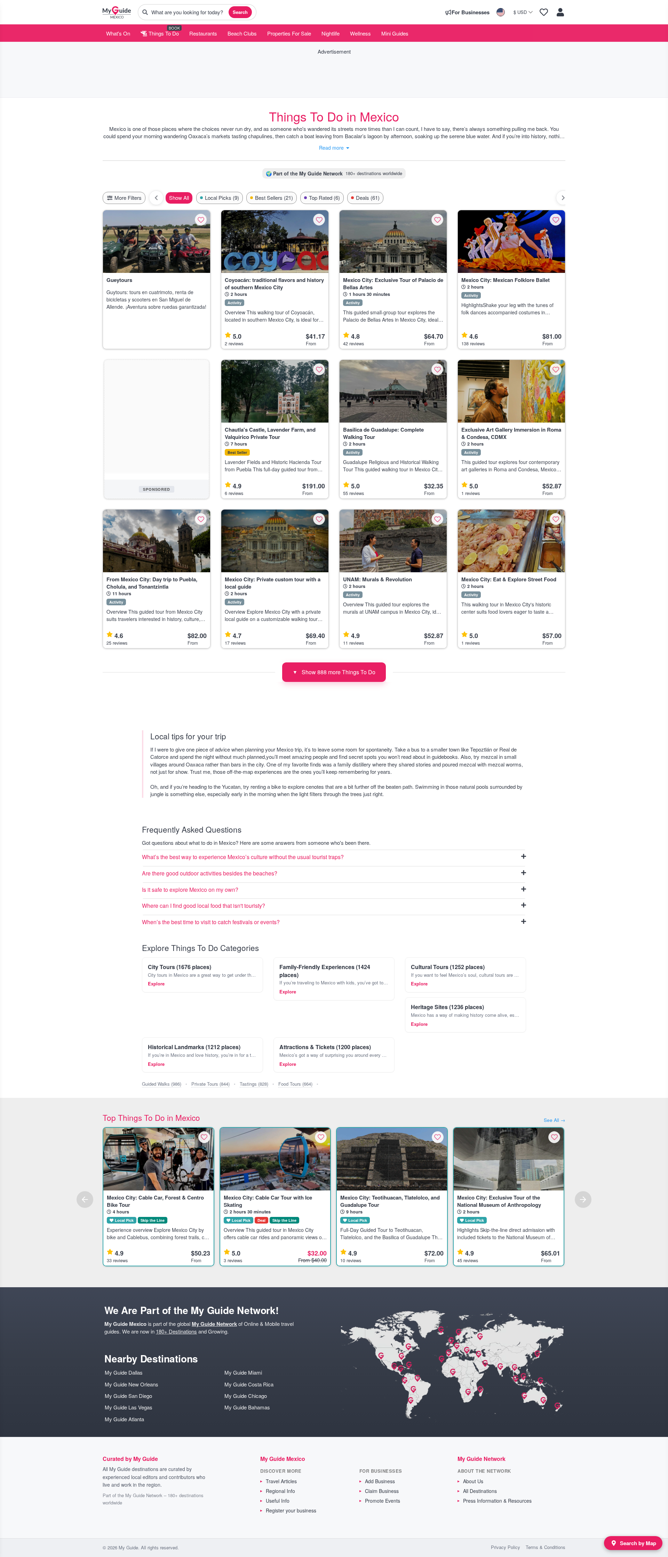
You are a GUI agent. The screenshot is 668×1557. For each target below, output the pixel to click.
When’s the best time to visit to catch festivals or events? (211, 922)
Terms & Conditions (545, 1547)
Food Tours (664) (295, 1083)
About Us (473, 1481)
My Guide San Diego (128, 1395)
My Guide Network (214, 1324)
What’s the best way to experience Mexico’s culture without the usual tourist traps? (243, 857)
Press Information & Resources (497, 1500)
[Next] (583, 1199)
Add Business (380, 1481)
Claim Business (382, 1490)
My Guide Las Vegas (128, 1407)
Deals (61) (368, 197)
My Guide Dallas (124, 1372)
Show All (179, 197)
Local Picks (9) (222, 197)
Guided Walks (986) (161, 1083)
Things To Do (163, 33)
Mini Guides (394, 33)
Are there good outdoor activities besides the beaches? (209, 873)
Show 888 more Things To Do (334, 672)
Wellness (360, 33)
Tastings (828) (254, 1083)
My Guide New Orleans (131, 1384)
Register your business (291, 1510)
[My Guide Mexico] (117, 12)
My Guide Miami (243, 1372)
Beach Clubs (242, 33)
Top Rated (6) (324, 197)
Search (240, 12)
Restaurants (203, 33)
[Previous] (85, 1199)
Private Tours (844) (210, 1083)
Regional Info (280, 1490)
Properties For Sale (289, 33)
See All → (554, 1120)
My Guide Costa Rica (248, 1384)
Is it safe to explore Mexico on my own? (190, 890)
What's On (118, 33)
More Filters (127, 197)
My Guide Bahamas (247, 1407)
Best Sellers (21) (274, 197)
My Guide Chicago (245, 1395)
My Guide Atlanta (124, 1419)
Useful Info (277, 1500)
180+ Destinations (176, 1331)
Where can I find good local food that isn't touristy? (203, 906)
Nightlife (330, 33)
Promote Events (382, 1500)
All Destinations (480, 1490)
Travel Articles (281, 1481)
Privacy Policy (505, 1547)
